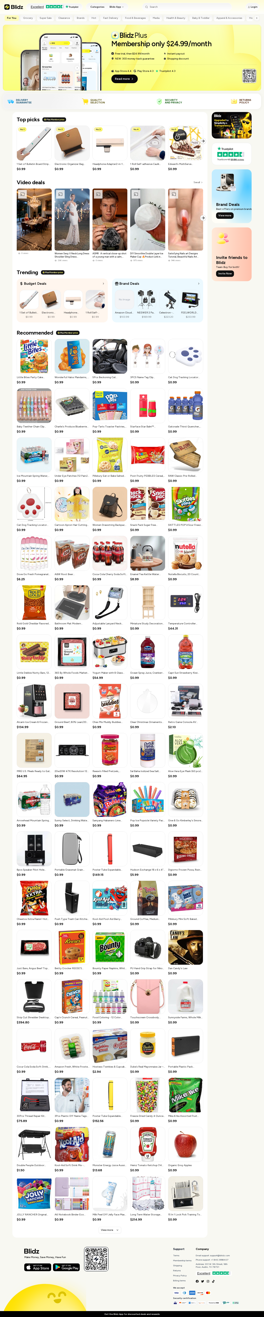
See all (197, 182)
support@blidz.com (220, 1255)
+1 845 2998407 (219, 1260)
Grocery (28, 18)
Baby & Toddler (201, 18)
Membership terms (182, 1260)
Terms (176, 1255)
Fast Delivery (110, 18)
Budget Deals (35, 283)
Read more (122, 78)
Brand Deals (129, 283)
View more (107, 1230)
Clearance (64, 18)
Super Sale (46, 18)
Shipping (177, 1265)
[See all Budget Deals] (103, 283)
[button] (34, 148)
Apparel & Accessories (229, 18)
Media (156, 18)
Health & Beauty (175, 18)
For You (11, 18)
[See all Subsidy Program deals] (198, 283)
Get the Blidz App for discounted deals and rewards (132, 1314)
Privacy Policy (180, 1275)
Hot (93, 18)
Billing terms (179, 1280)
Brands (81, 18)
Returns (177, 1270)
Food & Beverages (135, 18)
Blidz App (115, 6)
